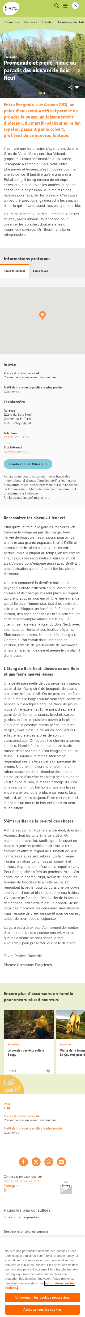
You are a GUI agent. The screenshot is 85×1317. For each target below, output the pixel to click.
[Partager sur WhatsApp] (48, 1161)
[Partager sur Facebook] (23, 1161)
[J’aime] (48, 1071)
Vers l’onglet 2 (44, 93)
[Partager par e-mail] (61, 1161)
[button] (79, 70)
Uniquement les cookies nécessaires (42, 1297)
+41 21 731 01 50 (16, 437)
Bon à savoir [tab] (41, 271)
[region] (42, 1277)
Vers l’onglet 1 (40, 93)
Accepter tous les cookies (42, 1309)
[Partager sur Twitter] (36, 1161)
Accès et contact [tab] (14, 271)
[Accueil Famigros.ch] (11, 8)
